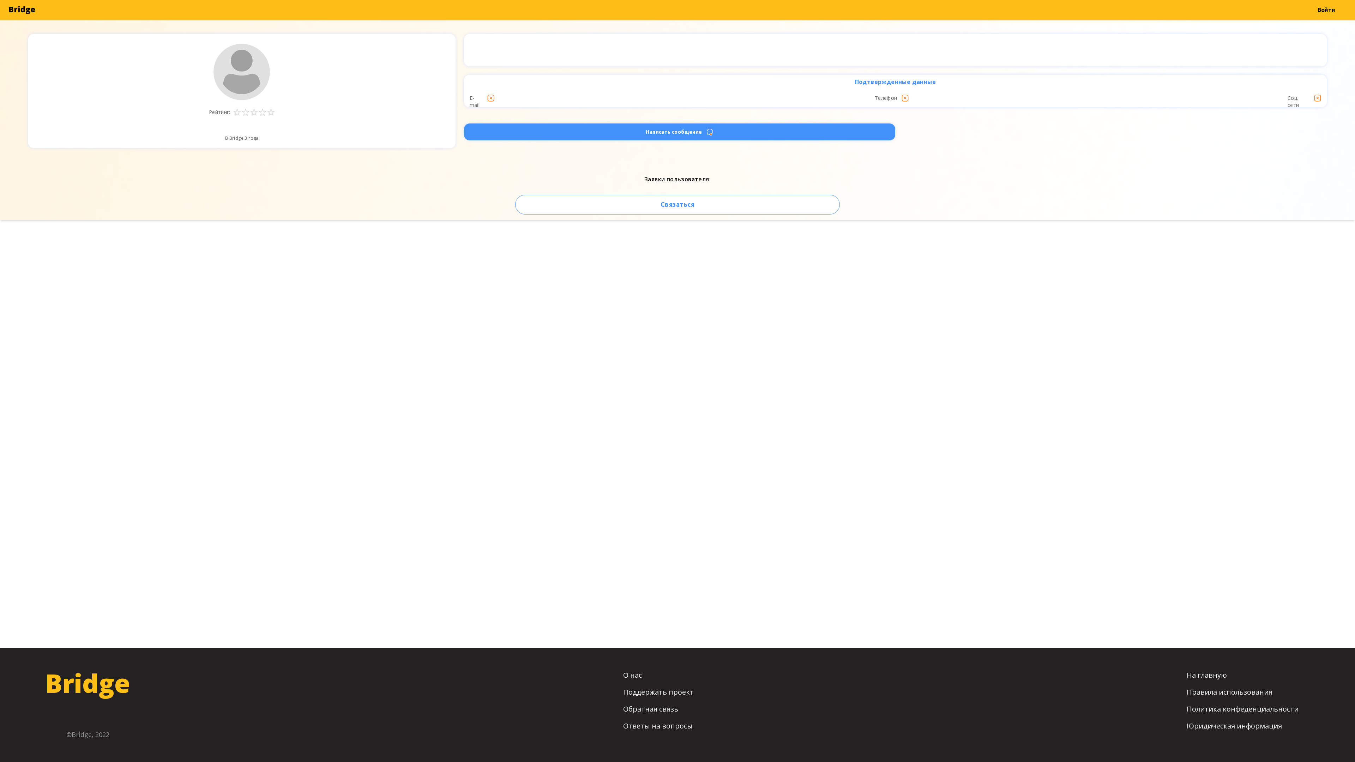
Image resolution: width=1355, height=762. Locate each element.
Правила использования (1229, 692)
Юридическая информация (1234, 726)
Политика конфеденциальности (1243, 709)
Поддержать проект (658, 692)
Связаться (677, 204)
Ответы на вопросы (658, 726)
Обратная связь (650, 709)
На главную (1207, 675)
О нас (632, 675)
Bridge (87, 683)
